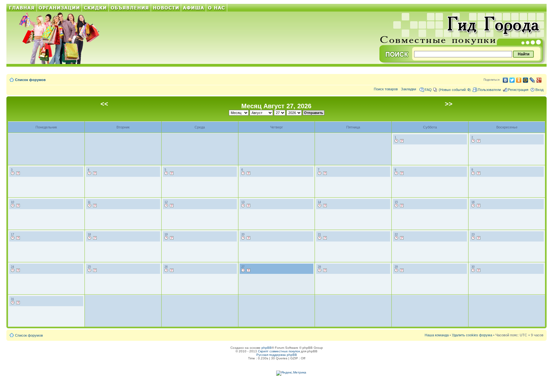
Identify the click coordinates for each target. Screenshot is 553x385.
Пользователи (489, 90)
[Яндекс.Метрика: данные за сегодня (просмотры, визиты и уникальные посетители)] (291, 373)
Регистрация (518, 90)
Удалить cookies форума (472, 335)
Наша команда (437, 335)
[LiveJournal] (532, 80)
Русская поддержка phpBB (276, 354)
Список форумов (30, 80)
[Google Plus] (539, 80)
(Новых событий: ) (455, 90)
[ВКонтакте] (505, 80)
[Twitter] (512, 80)
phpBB (266, 347)
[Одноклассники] (519, 80)
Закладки (408, 89)
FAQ (428, 90)
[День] (396, 141)
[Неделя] (402, 141)
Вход (539, 90)
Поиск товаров (386, 89)
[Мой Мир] (525, 80)
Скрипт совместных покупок (279, 351)
